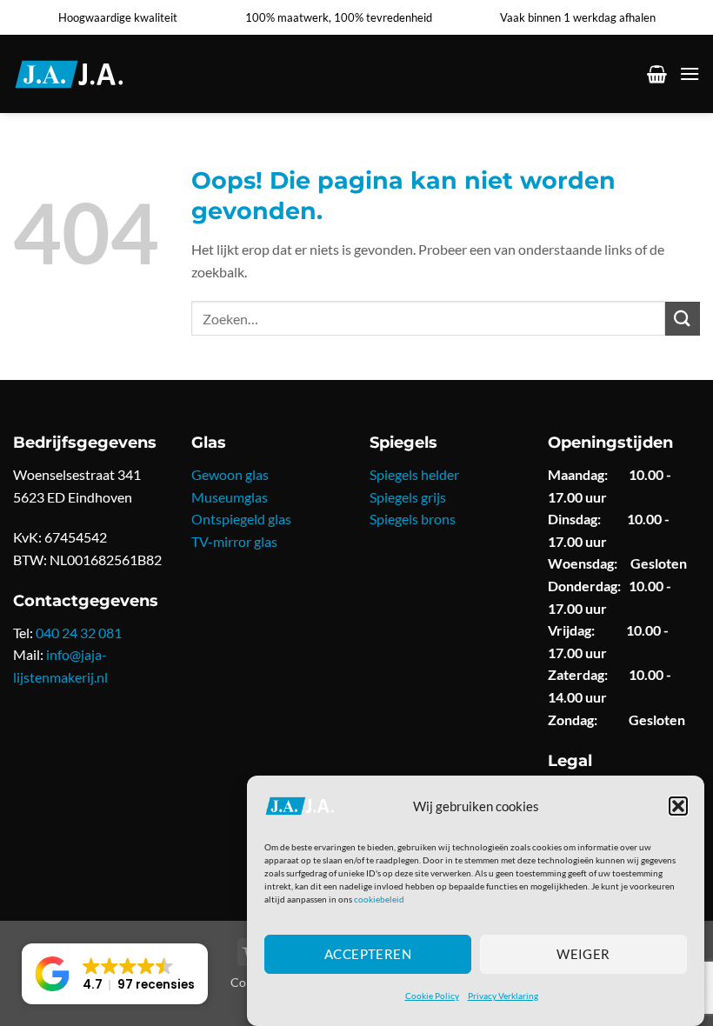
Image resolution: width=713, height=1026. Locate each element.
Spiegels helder (414, 474)
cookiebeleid (379, 899)
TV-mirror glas (234, 541)
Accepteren (368, 954)
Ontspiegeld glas (241, 518)
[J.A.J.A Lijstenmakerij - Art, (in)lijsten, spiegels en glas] (90, 74)
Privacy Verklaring (503, 995)
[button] (678, 806)
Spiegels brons (413, 518)
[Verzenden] (682, 319)
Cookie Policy (432, 995)
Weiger (583, 954)
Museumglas (229, 497)
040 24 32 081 (79, 632)
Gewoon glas (230, 474)
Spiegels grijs (408, 497)
